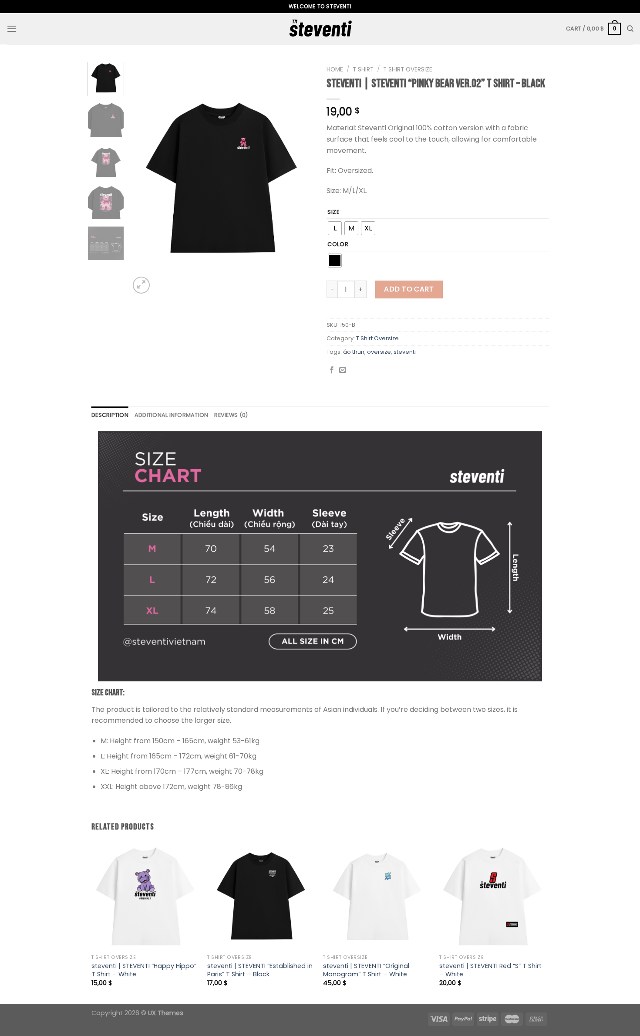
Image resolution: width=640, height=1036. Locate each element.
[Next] (299, 179)
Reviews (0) (231, 415)
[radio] (334, 228)
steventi (405, 351)
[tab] (109, 415)
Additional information (172, 415)
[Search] (630, 28)
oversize (379, 351)
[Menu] (12, 28)
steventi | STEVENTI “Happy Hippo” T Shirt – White (143, 970)
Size (333, 212)
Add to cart (409, 289)
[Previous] (144, 179)
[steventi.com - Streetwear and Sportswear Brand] (320, 29)
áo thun (353, 351)
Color (338, 244)
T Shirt (363, 69)
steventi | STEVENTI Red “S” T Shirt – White (490, 970)
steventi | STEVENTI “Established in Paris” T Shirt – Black (260, 970)
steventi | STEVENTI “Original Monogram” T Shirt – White (366, 970)
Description (109, 415)
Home (335, 69)
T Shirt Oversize (407, 69)
